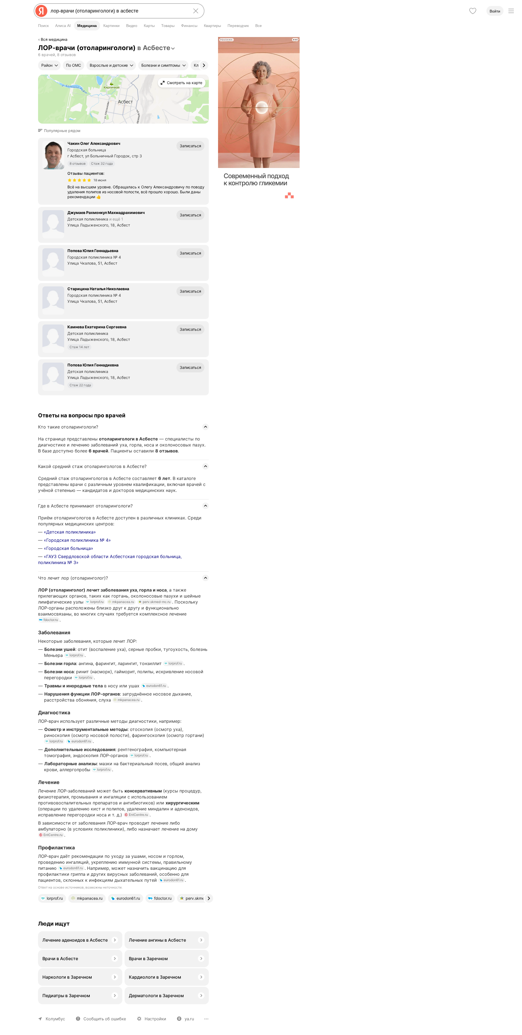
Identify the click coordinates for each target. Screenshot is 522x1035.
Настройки (155, 1018)
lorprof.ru (97, 602)
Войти (495, 11)
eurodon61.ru (156, 686)
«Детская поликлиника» (70, 532)
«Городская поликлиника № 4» (77, 540)
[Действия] (208, 40)
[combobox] (118, 11)
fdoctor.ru (51, 620)
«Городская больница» (68, 548)
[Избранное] (473, 11)
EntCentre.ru (138, 815)
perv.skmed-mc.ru (156, 602)
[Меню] (511, 10)
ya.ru (189, 1018)
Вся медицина (54, 39)
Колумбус (55, 1018)
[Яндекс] (41, 11)
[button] (61, 131)
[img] (79, 180)
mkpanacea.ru (123, 602)
